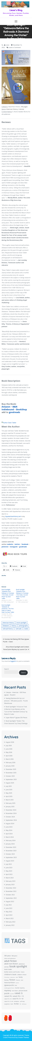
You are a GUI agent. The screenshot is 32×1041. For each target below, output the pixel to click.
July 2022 (9, 905)
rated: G (19, 993)
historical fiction (9, 983)
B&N (15, 406)
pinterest (5, 547)
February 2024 (10, 840)
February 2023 (10, 881)
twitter (17, 544)
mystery (7, 990)
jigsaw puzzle (9, 985)
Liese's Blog (16, 10)
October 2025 (10, 776)
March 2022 (10, 918)
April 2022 (9, 915)
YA (20, 1004)
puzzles (12, 993)
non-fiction (15, 990)
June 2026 (9, 749)
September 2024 (11, 820)
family (21, 977)
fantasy (6, 980)
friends (18, 980)
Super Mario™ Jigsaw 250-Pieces (16, 718)
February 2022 (10, 922)
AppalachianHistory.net (13, 516)
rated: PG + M (7, 999)
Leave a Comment (15, 47)
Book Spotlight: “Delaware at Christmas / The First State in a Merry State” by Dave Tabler (8, 608)
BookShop (21, 409)
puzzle (6, 993)
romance (16, 1001)
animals (6, 967)
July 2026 (9, 746)
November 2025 (11, 773)
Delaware (6, 626)
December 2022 (11, 888)
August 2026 (10, 742)
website (10, 544)
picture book (23, 991)
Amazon (6, 406)
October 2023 (10, 854)
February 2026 (10, 762)
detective (12, 977)
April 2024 (9, 834)
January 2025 (10, 807)
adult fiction (10, 961)
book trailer (8, 969)
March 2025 (10, 800)
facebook (25, 544)
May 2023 (9, 871)
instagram (14, 547)
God (22, 980)
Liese (7, 45)
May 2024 (9, 830)
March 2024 (10, 837)
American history (8, 623)
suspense (7, 1004)
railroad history (8, 629)
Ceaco (22, 972)
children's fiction (21, 974)
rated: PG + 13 (18, 996)
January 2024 (10, 844)
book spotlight (21, 623)
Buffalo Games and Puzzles (12, 972)
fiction (12, 980)
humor (17, 982)
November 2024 (11, 813)
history (14, 626)
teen (11, 1004)
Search (6, 669)
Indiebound (8, 409)
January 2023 (10, 885)
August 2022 (10, 901)
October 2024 (10, 817)
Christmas (7, 977)
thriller (16, 1004)
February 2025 (10, 803)
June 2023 (9, 868)
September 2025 (11, 779)
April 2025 (9, 796)
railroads (19, 629)
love (16, 985)
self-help (22, 1001)
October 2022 (10, 895)
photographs (23, 626)
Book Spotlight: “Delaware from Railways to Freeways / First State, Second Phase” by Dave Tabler (8, 594)
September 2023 (11, 857)
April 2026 (9, 756)
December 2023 (11, 847)
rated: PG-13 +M (8, 1001)
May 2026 (9, 752)
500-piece (14, 956)
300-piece (7, 956)
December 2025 (11, 769)
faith (17, 977)
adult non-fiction (11, 964)
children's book (10, 974)
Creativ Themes (23, 1037)
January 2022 (10, 925)
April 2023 (9, 874)
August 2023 (10, 861)
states (26, 629)
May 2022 (9, 912)
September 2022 (11, 898)
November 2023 (11, 851)
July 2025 (9, 786)
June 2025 (9, 790)
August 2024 (10, 824)
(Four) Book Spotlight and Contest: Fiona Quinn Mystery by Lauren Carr (16, 648)
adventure (22, 964)
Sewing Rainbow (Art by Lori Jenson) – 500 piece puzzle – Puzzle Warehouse (16, 700)
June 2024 (9, 827)
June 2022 (9, 908)
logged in (13, 661)
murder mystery (20, 988)
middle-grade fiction (9, 988)
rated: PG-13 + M (17, 999)
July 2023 (9, 864)
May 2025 (9, 793)
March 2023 (10, 878)
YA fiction (24, 1004)
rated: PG (8, 996)
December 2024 (11, 810)
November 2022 (11, 891)
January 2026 (10, 766)
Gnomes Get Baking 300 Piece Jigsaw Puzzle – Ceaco (16, 640)
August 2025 (10, 783)
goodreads (14, 412)
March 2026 (10, 759)
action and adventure (10, 958)
